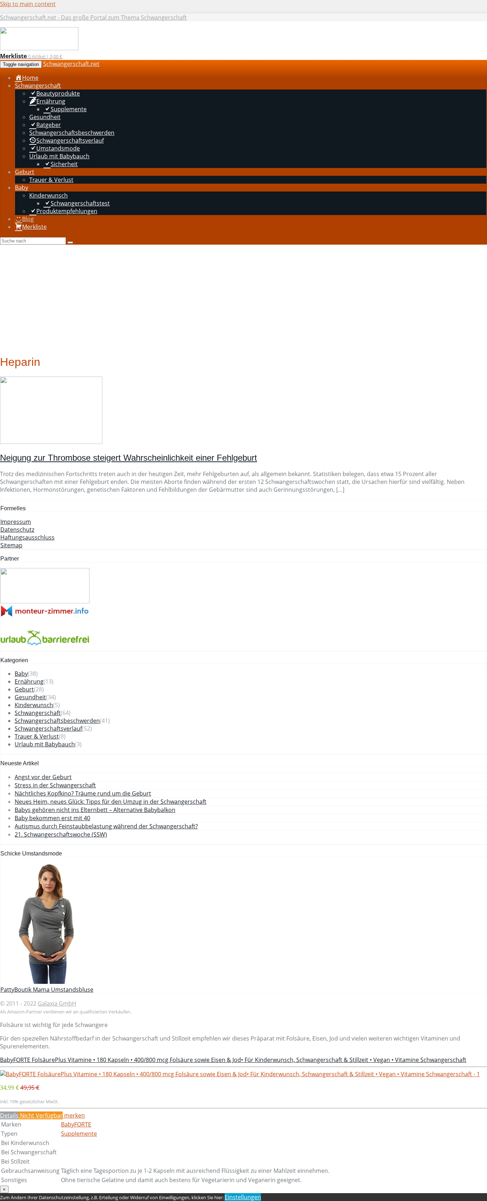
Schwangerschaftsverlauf (48, 728)
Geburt (24, 689)
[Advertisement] (243, 298)
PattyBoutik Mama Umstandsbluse (46, 989)
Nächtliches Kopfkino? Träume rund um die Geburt (83, 793)
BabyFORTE (76, 1124)
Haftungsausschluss (27, 537)
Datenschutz (17, 529)
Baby (21, 674)
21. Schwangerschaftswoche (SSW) (61, 834)
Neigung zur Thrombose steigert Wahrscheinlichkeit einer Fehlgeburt (128, 457)
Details (9, 1115)
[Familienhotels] (44, 601)
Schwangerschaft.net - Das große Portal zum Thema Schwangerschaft (93, 17)
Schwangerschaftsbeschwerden (57, 721)
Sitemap (11, 545)
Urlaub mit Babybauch (45, 744)
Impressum (15, 522)
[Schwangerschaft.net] (39, 48)
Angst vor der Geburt (43, 777)
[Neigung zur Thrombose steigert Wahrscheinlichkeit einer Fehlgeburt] (51, 442)
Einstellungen (243, 1197)
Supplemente (79, 1134)
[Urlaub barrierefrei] (44, 647)
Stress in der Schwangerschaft (55, 785)
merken (74, 1115)
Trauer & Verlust (37, 736)
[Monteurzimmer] (44, 615)
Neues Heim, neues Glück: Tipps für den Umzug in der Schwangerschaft (110, 802)
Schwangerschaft (38, 713)
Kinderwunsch (34, 705)
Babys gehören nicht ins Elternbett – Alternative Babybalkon (95, 810)
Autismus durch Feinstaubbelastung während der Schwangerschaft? (106, 826)
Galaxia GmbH (57, 1003)
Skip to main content (28, 4)
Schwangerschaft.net (71, 64)
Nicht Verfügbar (41, 1115)
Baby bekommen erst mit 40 (52, 818)
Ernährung (29, 681)
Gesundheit (30, 697)
